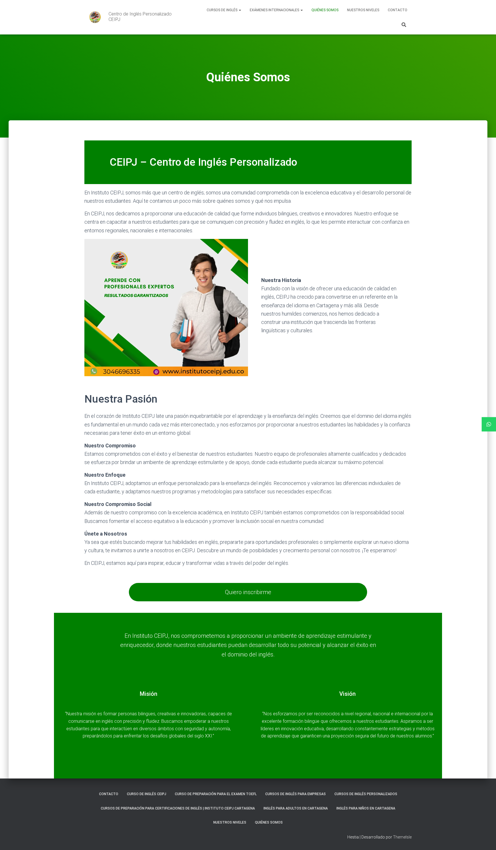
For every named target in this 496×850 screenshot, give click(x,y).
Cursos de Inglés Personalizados (365, 794)
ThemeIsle (402, 837)
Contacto (397, 10)
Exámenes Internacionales (275, 10)
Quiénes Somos (324, 10)
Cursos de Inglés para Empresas (295, 794)
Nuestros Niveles (363, 10)
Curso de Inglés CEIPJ (146, 794)
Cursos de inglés (222, 10)
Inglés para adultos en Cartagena (296, 808)
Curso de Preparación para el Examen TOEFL (216, 794)
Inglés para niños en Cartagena (365, 808)
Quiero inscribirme (248, 592)
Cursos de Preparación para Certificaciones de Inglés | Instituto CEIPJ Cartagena (178, 808)
